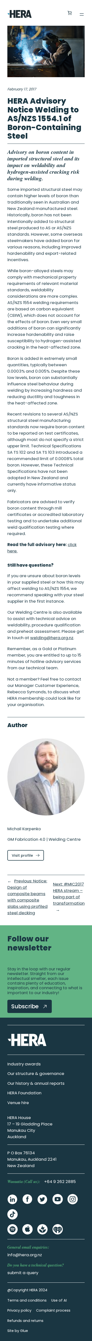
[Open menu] (82, 14)
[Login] (58, 13)
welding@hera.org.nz (51, 638)
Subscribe (25, 1006)
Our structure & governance (35, 1073)
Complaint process (53, 1310)
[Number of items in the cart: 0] (70, 13)
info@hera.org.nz (24, 1255)
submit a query (22, 1273)
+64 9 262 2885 (60, 1181)
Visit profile (28, 856)
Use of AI (59, 1300)
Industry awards (24, 1064)
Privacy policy (19, 1310)
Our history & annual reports (36, 1083)
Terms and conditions (27, 1300)
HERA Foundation (24, 1093)
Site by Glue (17, 1330)
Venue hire (18, 1103)
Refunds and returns (25, 1320)
